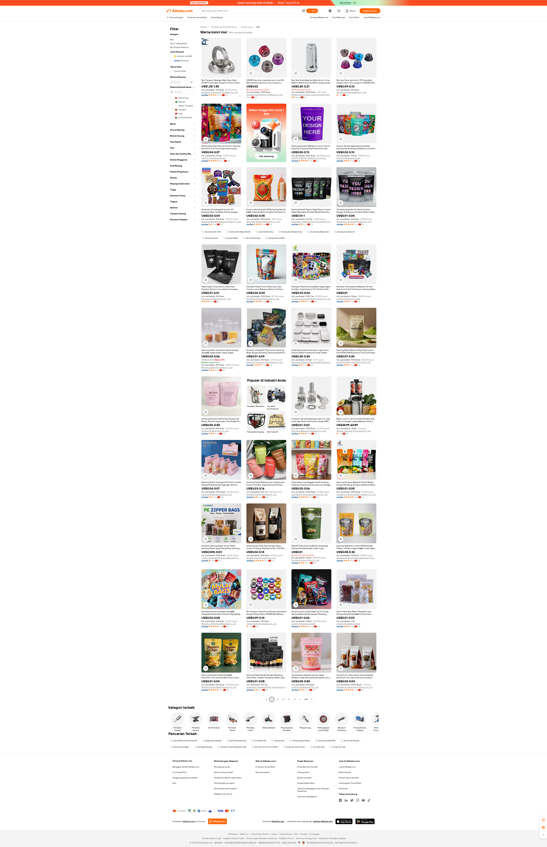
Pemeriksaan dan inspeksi (225, 788)
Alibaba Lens (189, 821)
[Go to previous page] (266, 699)
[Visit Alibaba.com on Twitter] (352, 800)
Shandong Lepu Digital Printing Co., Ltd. (353, 222)
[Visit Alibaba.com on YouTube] (363, 800)
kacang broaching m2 (346, 232)
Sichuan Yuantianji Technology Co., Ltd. (353, 431)
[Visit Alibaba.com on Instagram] (357, 800)
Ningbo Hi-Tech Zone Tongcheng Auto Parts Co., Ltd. (311, 95)
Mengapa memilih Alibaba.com (185, 767)
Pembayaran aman (222, 767)
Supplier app (278, 821)
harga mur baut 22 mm (295, 747)
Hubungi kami (303, 772)
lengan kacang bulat (213, 741)
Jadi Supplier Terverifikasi (350, 783)
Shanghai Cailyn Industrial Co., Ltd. (261, 494)
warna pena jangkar (181, 747)
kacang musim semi (213, 232)
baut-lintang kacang (238, 741)
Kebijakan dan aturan (223, 794)
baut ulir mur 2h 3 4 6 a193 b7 (266, 747)
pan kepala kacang (204, 747)
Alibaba (203, 27)
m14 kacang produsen (301, 741)
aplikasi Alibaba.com (323, 821)
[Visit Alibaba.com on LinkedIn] (346, 800)
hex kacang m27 (211, 238)
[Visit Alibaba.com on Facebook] (340, 800)
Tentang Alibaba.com (182, 761)
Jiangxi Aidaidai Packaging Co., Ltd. (216, 494)
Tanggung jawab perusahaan (184, 778)
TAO (296, 834)
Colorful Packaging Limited (213, 158)
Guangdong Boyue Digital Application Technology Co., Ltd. (356, 558)
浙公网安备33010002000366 (320, 843)
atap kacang (279, 741)
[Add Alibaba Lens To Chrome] (217, 821)
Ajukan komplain (304, 778)
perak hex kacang (266, 232)
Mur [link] (258, 27)
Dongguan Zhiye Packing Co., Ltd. (216, 299)
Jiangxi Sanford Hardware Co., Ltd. (351, 92)
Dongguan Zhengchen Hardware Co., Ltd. (219, 92)
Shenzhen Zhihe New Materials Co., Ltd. (218, 624)
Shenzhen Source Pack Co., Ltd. (305, 560)
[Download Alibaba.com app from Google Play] (365, 821)
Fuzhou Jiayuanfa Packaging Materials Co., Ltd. (221, 558)
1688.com (244, 834)
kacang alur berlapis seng (291, 232)
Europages (315, 834)
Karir (174, 783)
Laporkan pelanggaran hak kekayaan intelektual (313, 789)
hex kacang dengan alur (319, 232)
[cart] (339, 11)
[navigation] (182, 363)
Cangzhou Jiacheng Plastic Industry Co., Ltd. (311, 299)
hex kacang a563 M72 (326, 741)
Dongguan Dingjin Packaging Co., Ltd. (262, 299)
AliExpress (232, 834)
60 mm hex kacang (351, 741)
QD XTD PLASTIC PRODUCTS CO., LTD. (308, 158)
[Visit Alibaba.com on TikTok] (369, 800)
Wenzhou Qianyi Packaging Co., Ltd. (217, 367)
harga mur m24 (339, 747)
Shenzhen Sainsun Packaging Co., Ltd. (263, 222)
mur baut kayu (319, 747)
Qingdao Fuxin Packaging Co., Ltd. (261, 558)
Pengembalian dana (305, 783)
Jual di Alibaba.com (347, 767)
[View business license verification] (299, 842)
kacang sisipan (232, 238)
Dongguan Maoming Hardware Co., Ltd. (308, 431)
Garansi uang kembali (223, 772)
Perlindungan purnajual (224, 783)
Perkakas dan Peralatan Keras (224, 27)
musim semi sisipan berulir (240, 232)
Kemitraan (343, 788)
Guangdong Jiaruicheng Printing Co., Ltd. (309, 494)
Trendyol (304, 834)
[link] (543, 820)
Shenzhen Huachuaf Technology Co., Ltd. (264, 362)
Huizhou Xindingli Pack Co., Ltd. (215, 431)
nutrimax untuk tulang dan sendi (233, 747)
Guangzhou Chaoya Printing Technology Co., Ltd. (311, 222)
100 (306, 699)
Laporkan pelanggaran (307, 796)
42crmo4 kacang (253, 238)
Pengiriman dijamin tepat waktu (227, 778)
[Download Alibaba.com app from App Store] (344, 821)
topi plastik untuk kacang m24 (185, 741)
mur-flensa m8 (260, 741)
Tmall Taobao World (259, 834)
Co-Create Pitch (179, 772)
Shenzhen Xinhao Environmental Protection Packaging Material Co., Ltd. (311, 362)
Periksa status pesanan (349, 778)
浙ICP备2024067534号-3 (346, 843)
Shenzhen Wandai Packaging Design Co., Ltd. (221, 222)
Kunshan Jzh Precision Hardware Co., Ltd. (264, 95)
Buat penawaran (263, 772)
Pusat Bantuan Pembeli (307, 767)
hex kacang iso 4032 (276, 238)
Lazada (274, 834)
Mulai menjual (345, 772)
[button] (303, 11)
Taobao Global (285, 834)
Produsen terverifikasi (265, 767)
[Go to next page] (311, 699)
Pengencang (246, 27)
